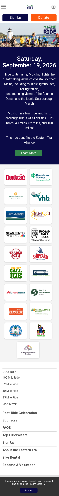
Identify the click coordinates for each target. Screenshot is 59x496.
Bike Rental (11, 457)
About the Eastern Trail (20, 450)
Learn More (28, 153)
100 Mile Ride (11, 377)
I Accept (28, 490)
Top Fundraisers (15, 435)
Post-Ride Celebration (19, 413)
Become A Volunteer (18, 465)
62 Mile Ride (10, 384)
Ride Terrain (9, 404)
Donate (43, 18)
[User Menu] (53, 7)
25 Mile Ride (10, 397)
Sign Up (15, 18)
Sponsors (9, 420)
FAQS (6, 428)
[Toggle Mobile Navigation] (3, 6)
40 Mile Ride (10, 390)
